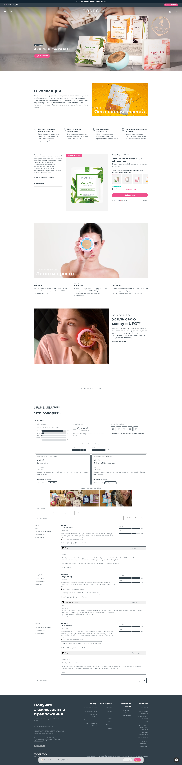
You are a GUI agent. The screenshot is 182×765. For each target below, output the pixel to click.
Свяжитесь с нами (90, 708)
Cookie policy (143, 746)
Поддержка (127, 715)
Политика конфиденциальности (43, 739)
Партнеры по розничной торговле (143, 727)
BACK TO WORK (171, 5)
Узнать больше (119, 341)
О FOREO (144, 708)
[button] (176, 760)
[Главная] (91, 12)
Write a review (130, 154)
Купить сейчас (42, 56)
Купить (137, 760)
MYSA (146, 722)
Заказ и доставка (91, 711)
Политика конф (142, 738)
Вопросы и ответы (90, 720)
